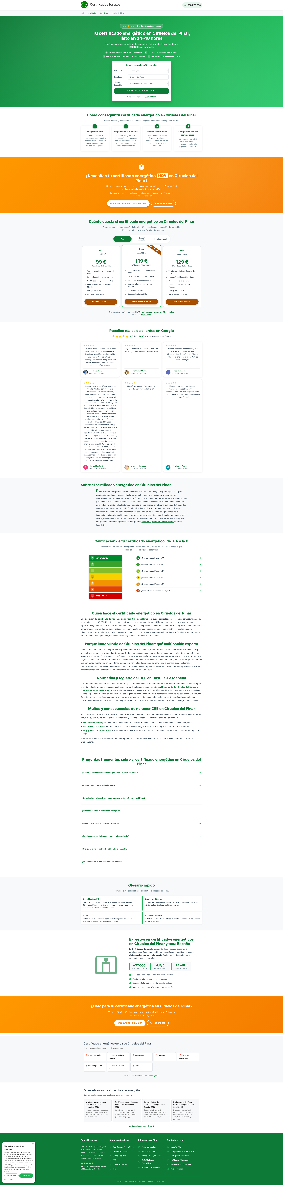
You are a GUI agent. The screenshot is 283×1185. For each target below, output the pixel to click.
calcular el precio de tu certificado (158, 521)
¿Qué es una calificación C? (151, 571)
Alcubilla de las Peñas (116, 1067)
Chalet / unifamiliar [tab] (141, 239)
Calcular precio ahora (129, 1023)
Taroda (136, 1065)
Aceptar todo (26, 1175)
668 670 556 (194, 5)
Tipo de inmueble (118, 83)
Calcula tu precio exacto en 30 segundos (156, 312)
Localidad (118, 77)
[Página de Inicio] (84, 5)
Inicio (82, 13)
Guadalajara (104, 13)
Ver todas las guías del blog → (141, 1126)
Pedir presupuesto (101, 302)
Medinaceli (138, 1055)
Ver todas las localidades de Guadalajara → (141, 1076)
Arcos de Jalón (93, 1055)
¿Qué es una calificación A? (151, 558)
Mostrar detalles (9, 1180)
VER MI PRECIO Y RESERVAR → (141, 91)
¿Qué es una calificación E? (151, 584)
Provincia (118, 71)
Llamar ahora (164, 203)
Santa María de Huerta (116, 1056)
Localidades (92, 13)
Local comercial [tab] (160, 239)
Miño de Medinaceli (184, 1056)
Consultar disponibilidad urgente (128, 203)
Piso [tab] (122, 239)
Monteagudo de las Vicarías (93, 1067)
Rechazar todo (11, 1175)
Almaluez (161, 1055)
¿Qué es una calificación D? (151, 577)
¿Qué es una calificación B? (151, 564)
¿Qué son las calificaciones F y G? (153, 591)
